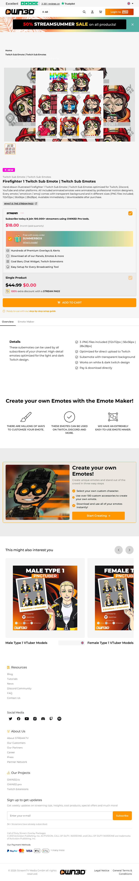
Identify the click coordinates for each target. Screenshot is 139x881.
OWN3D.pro (14, 784)
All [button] (46, 11)
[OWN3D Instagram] (35, 718)
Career (11, 752)
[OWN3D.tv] (73, 872)
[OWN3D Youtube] (26, 718)
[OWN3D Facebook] (18, 718)
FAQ (9, 693)
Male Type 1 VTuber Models (26, 643)
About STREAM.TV (18, 738)
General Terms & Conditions (122, 872)
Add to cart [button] (72, 302)
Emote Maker (26, 321)
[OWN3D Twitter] (10, 718)
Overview (8, 321)
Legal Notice (102, 870)
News (10, 683)
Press (10, 757)
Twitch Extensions (17, 789)
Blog (10, 674)
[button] (10, 149)
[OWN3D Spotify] (59, 718)
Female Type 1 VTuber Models (110, 643)
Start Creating (97, 515)
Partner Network (17, 761)
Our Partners (15, 747)
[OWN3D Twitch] (51, 718)
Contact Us (13, 697)
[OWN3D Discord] (43, 718)
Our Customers (16, 742)
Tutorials (12, 678)
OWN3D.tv (13, 779)
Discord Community (19, 688)
